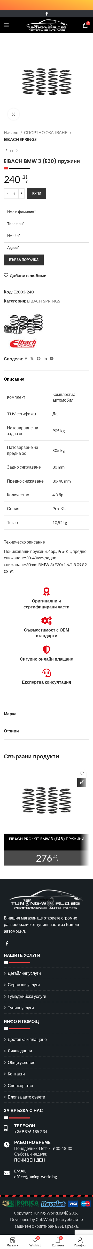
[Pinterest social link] (38, 358)
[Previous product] (6, 150)
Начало (11, 132)
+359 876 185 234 (30, 1131)
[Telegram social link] (51, 358)
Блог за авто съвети (26, 1096)
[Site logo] (47, 24)
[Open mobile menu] (6, 25)
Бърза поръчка (23, 260)
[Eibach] (23, 330)
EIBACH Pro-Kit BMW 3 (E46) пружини (46, 838)
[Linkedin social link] (45, 358)
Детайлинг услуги (24, 973)
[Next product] (16, 150)
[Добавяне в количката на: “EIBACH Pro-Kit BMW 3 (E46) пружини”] (81, 782)
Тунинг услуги (21, 1007)
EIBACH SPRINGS (20, 139)
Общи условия (21, 1062)
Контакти (16, 1073)
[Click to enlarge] (13, 114)
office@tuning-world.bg (35, 1176)
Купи (36, 193)
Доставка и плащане (27, 1039)
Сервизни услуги (24, 984)
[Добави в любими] (81, 773)
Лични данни (20, 1050)
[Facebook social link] (46, 13)
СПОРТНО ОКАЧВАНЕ (46, 132)
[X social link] (32, 358)
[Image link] (46, 898)
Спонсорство (20, 1085)
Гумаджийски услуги (27, 996)
